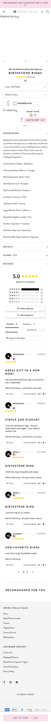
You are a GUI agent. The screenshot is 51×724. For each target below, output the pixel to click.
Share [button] (11, 394)
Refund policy (8, 637)
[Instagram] (11, 682)
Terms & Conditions (10, 666)
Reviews (8, 264)
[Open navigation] (3, 12)
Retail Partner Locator (12, 618)
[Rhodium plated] (35, 115)
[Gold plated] (31, 115)
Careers (6, 623)
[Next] (47, 61)
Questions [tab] (27, 324)
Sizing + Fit (10, 255)
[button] (39, 394)
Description (11, 133)
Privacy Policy (8, 671)
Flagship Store (8, 627)
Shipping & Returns (10, 657)
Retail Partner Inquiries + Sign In (15, 661)
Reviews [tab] (10, 324)
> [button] (32, 571)
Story (5, 613)
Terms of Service (9, 632)
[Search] (42, 12)
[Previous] (3, 61)
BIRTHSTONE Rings (13, 388)
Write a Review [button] (26, 308)
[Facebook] (4, 682)
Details (8, 247)
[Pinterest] (17, 682)
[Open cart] (47, 11)
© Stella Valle (25, 694)
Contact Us (7, 652)
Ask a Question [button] (26, 315)
